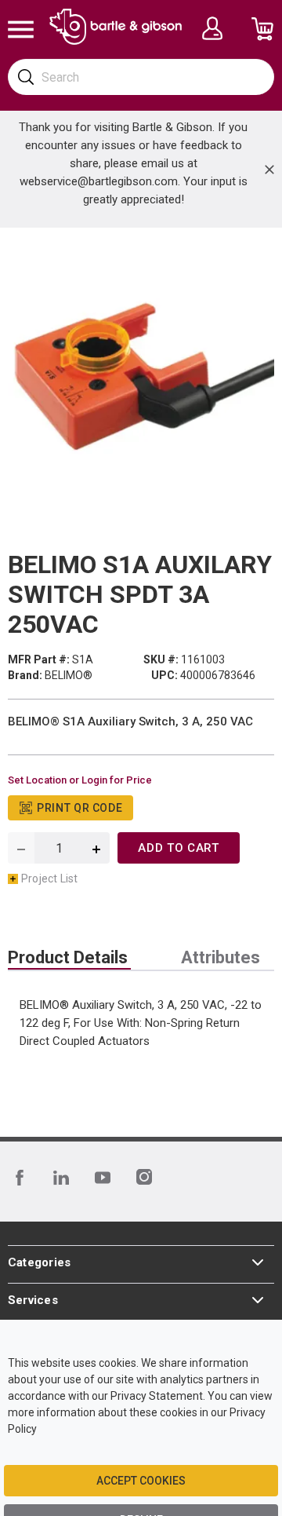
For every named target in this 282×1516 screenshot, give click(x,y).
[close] (269, 169)
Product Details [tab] (68, 957)
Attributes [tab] (220, 957)
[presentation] (69, 958)
